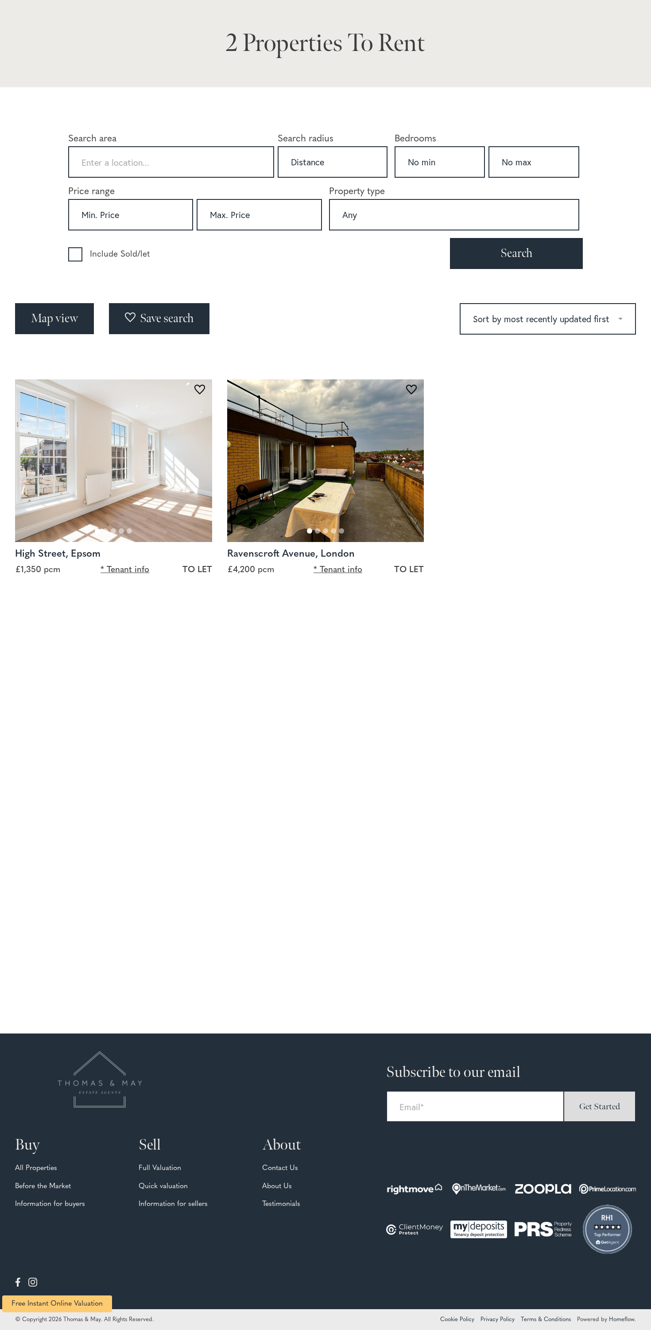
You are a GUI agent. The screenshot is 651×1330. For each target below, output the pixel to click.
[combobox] (171, 162)
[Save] (200, 391)
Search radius (305, 139)
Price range (91, 191)
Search (516, 253)
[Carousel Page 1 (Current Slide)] (97, 531)
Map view (54, 319)
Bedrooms (415, 139)
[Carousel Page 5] (129, 531)
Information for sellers (173, 1204)
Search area (92, 139)
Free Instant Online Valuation (57, 1303)
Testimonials (281, 1204)
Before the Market (43, 1186)
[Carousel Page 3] (113, 531)
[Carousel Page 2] (105, 531)
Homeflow (621, 1319)
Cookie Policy (457, 1319)
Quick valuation (163, 1186)
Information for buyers (50, 1204)
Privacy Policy (497, 1319)
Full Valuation (160, 1168)
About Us (277, 1186)
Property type (357, 191)
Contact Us (280, 1168)
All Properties (36, 1168)
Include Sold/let (120, 254)
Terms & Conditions (546, 1319)
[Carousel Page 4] (121, 531)
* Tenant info (125, 570)
